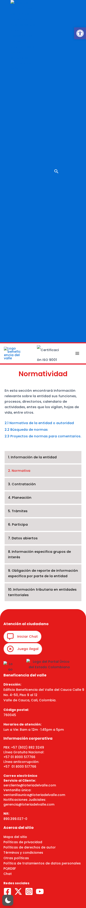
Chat (7, 873)
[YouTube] (40, 891)
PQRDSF (9, 868)
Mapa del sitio (15, 837)
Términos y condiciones (23, 852)
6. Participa (18, 524)
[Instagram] (29, 891)
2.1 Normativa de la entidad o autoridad (39, 423)
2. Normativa (19, 470)
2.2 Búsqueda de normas (26, 429)
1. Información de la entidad (32, 457)
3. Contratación (22, 484)
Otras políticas (16, 858)
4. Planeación (19, 497)
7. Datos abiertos (23, 538)
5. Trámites (18, 511)
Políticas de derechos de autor (29, 847)
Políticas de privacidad (22, 842)
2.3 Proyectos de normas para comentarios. (43, 436)
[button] (80, 33)
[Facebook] (7, 891)
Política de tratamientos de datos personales (42, 863)
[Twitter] (18, 891)
